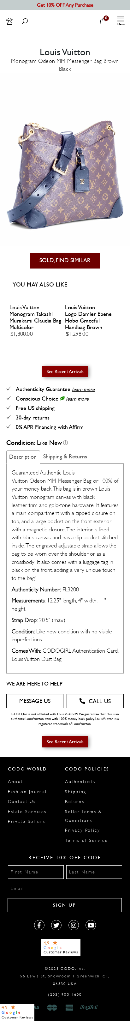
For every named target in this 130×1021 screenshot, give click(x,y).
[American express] (69, 1007)
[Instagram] (73, 925)
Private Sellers (26, 821)
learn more (83, 389)
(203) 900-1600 (65, 994)
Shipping (75, 791)
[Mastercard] (52, 1007)
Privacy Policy (82, 830)
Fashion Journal (27, 791)
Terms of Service (86, 840)
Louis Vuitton (24, 307)
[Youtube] (91, 925)
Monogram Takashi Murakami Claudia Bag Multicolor (35, 321)
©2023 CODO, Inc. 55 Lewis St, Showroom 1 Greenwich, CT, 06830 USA (64, 976)
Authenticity (80, 781)
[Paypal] (90, 1007)
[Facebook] (39, 925)
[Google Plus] (56, 925)
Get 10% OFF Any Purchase (65, 5)
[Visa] (35, 1007)
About (15, 781)
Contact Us (22, 801)
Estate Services (27, 811)
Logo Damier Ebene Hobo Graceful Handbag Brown (88, 321)
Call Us (100, 701)
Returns (74, 801)
